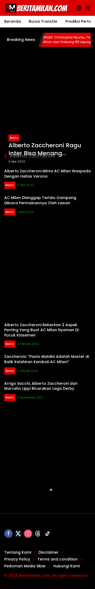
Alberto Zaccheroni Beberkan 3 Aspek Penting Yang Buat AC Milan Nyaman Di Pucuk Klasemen (41, 330)
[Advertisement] (47, 99)
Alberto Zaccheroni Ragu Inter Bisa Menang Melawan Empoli (44, 149)
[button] (78, 8)
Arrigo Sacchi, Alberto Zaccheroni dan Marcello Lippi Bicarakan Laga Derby (41, 386)
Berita (14, 138)
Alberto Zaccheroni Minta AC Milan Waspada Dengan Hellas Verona (47, 173)
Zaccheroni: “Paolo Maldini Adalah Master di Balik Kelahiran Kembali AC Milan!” (46, 359)
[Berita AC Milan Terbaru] (37, 7)
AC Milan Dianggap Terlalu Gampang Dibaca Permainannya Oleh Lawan (40, 200)
